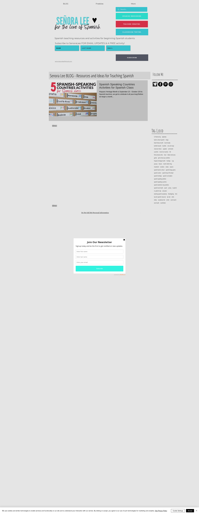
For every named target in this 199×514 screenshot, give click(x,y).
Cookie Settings (178, 511)
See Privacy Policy (161, 511)
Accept (190, 511)
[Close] (196, 510)
